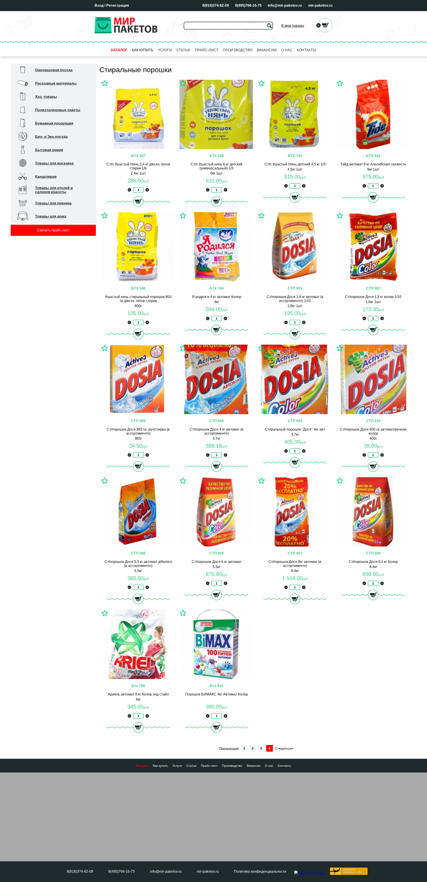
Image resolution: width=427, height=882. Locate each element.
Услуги (165, 50)
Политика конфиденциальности (260, 871)
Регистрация (117, 5)
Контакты (306, 50)
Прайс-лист (206, 50)
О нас (286, 50)
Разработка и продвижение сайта (353, 870)
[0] (325, 31)
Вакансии (267, 50)
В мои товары (292, 26)
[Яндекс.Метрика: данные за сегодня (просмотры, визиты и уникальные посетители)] (309, 873)
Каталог (119, 50)
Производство (237, 50)
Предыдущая (229, 748)
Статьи (183, 50)
